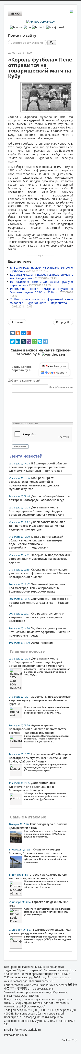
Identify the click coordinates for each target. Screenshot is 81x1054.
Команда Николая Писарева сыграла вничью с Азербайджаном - (41, 276)
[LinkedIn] (18, 341)
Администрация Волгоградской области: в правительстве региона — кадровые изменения (39, 733)
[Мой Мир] (23, 333)
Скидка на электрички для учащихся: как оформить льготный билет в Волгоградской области (39, 573)
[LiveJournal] (23, 341)
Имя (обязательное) (61, 387)
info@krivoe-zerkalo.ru (26, 1029)
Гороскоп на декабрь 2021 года (40, 908)
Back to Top (69, 1040)
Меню (15, 13)
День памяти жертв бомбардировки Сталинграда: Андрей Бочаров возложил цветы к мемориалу (36, 510)
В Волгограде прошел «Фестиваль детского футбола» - (41, 269)
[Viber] (29, 341)
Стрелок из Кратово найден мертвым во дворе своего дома (38, 881)
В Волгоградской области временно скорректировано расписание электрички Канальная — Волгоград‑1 (38, 466)
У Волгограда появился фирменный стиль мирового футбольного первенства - (41, 302)
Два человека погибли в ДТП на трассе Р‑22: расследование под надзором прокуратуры (37, 525)
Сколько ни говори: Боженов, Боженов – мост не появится (38, 856)
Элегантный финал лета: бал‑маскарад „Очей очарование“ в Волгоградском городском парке (37, 587)
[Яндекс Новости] (54, 366)
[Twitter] (12, 341)
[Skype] (40, 341)
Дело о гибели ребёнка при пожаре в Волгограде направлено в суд (39, 498)
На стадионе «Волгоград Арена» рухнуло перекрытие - (41, 283)
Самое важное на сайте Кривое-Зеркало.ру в (41, 352)
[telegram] (45, 341)
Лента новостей (26, 456)
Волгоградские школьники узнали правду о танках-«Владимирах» (40, 936)
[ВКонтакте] (12, 333)
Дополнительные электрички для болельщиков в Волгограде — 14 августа (38, 791)
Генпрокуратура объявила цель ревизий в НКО (38, 830)
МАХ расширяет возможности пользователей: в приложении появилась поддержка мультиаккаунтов (34, 483)
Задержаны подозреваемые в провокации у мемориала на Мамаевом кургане (40, 558)
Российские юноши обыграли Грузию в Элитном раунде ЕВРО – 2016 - (41, 292)
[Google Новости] (54, 372)
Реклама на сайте (16, 1035)
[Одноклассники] (18, 333)
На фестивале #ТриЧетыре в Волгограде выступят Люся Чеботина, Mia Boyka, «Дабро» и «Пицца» (40, 762)
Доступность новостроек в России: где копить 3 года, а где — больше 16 (39, 602)
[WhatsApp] (34, 341)
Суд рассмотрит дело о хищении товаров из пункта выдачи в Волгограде (36, 617)
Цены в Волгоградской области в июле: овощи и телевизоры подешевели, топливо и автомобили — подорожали (36, 542)
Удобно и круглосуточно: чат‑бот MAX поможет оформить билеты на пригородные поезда (39, 631)
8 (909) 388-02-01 (41, 1010)
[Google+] (29, 333)
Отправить (20, 446)
